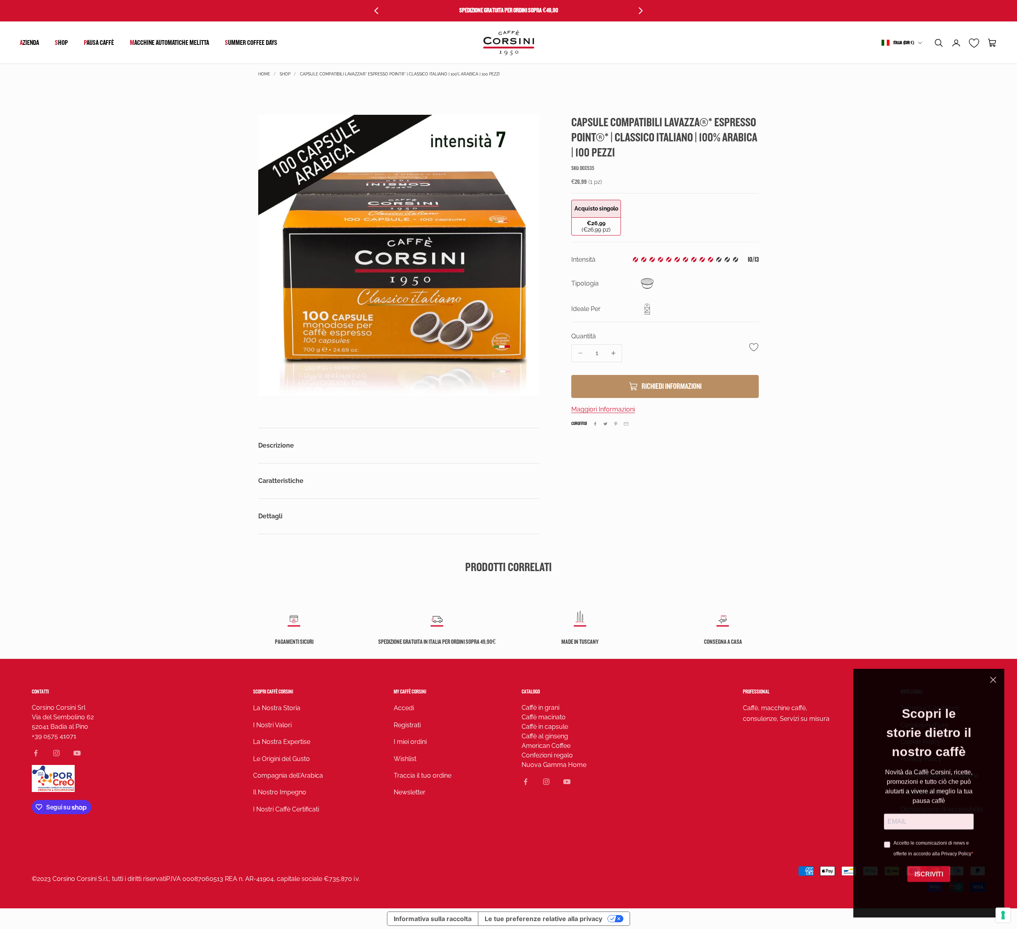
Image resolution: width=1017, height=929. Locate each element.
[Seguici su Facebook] (36, 753)
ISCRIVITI (929, 873)
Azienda (29, 42)
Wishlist (405, 759)
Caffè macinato (544, 717)
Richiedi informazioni (672, 386)
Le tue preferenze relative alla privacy (543, 919)
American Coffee (546, 745)
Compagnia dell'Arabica (288, 775)
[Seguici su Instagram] (56, 753)
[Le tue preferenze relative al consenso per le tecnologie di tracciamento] (1003, 915)
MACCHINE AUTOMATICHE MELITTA (169, 42)
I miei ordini (410, 742)
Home (264, 74)
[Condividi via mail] (626, 423)
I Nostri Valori (272, 725)
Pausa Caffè (99, 42)
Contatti (40, 692)
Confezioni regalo (547, 755)
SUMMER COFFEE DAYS (251, 42)
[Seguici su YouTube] (77, 753)
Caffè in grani (540, 707)
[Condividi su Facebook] (595, 423)
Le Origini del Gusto (281, 759)
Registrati (407, 725)
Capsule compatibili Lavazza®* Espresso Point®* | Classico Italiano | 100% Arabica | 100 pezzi (399, 74)
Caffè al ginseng (545, 736)
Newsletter (409, 792)
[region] (398, 255)
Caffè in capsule (545, 726)
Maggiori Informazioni (603, 409)
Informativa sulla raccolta (433, 919)
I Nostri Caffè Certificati (286, 809)
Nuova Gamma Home (554, 765)
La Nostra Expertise (281, 742)
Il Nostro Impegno (279, 792)
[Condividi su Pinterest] (615, 423)
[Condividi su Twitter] (605, 423)
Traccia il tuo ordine (422, 775)
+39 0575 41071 (54, 736)
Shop (61, 42)
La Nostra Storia (276, 708)
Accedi (404, 708)
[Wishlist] (974, 43)
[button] (939, 43)
